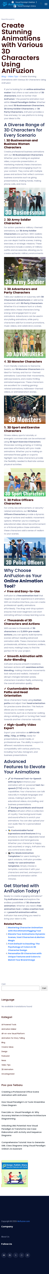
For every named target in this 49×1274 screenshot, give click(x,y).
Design (4, 1051)
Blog (3, 1042)
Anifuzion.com (23, 1221)
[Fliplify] (15, 1173)
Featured (5, 1056)
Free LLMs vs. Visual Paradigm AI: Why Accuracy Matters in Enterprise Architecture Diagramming (24, 1115)
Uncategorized (8, 1074)
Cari (4, 984)
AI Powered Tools (9, 1024)
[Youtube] (4, 1255)
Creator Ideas (7, 1047)
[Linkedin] (27, 1255)
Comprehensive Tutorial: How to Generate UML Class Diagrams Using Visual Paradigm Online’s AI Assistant (23, 1145)
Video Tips (6, 1065)
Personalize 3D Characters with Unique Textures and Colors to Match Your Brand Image (25, 956)
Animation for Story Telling (13, 1038)
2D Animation (7, 1069)
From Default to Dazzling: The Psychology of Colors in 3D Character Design (24, 947)
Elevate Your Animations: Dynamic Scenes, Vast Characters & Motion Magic (26, 937)
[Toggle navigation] (45, 4)
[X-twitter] (15, 1255)
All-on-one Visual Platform (13, 1033)
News (4, 1060)
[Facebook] (9, 1255)
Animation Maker (9, 1029)
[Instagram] (21, 1255)
